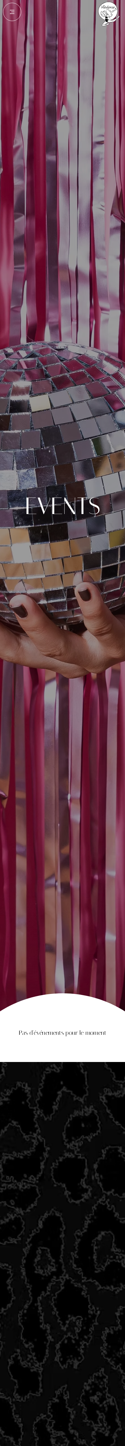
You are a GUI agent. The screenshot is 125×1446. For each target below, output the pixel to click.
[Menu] (12, 12)
